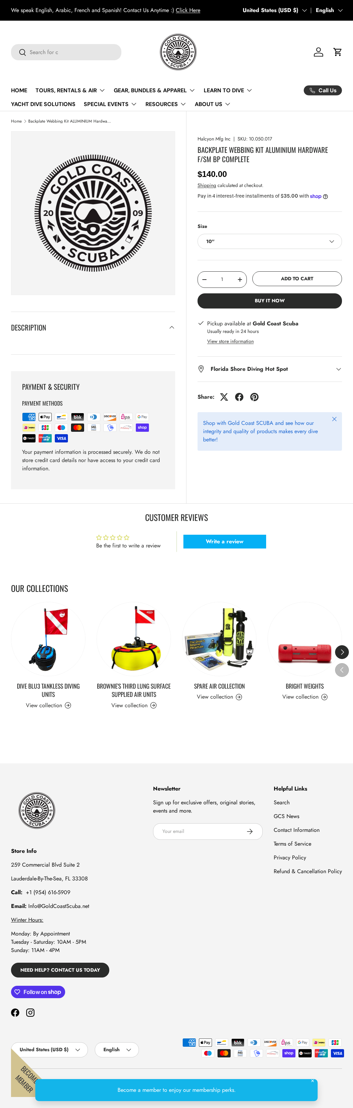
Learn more (140, 10)
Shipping (207, 185)
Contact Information (297, 830)
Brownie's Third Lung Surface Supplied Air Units (134, 690)
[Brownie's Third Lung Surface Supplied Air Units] (134, 639)
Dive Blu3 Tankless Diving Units (48, 690)
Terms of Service (292, 844)
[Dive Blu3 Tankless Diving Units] (48, 639)
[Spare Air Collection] (219, 639)
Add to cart (297, 278)
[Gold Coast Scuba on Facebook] (15, 1012)
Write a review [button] (224, 541)
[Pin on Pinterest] (254, 397)
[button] (337, 52)
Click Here (18, 10)
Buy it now (270, 300)
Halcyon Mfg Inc (214, 138)
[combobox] (66, 52)
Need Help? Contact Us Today (60, 969)
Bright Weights (305, 685)
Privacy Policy (290, 857)
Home (16, 121)
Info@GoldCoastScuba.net (58, 906)
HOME (19, 90)
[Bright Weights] (305, 639)
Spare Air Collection (219, 685)
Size (202, 226)
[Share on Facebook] (239, 397)
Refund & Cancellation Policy (308, 871)
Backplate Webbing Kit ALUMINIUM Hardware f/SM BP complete (69, 121)
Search (282, 802)
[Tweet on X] (224, 397)
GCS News (286, 816)
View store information (230, 341)
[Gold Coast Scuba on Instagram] (30, 1012)
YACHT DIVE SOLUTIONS (43, 104)
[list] (93, 213)
